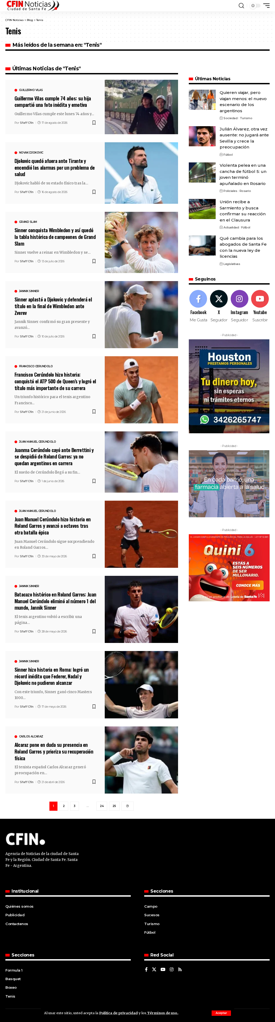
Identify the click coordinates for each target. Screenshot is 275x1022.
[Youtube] (260, 306)
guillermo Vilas (31, 90)
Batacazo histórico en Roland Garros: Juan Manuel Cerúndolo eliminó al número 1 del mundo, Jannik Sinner (55, 600)
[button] (221, 1013)
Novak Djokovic (31, 152)
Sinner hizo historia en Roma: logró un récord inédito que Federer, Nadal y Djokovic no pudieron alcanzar (52, 675)
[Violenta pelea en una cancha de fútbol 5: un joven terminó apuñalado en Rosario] (202, 172)
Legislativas (231, 264)
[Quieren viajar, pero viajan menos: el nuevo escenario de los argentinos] (202, 100)
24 (102, 806)
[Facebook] (198, 306)
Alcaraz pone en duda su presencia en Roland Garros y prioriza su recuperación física (54, 751)
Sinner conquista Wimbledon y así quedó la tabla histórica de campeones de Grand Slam (55, 236)
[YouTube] (163, 970)
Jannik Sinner (29, 291)
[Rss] (180, 970)
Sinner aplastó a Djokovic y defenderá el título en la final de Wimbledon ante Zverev (53, 305)
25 (114, 806)
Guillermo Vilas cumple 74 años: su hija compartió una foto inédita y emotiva (53, 101)
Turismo (246, 118)
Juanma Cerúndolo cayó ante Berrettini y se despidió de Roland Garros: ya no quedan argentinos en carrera (54, 456)
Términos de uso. (162, 1013)
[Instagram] (239, 306)
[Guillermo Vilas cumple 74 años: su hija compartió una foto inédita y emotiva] (141, 107)
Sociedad (230, 118)
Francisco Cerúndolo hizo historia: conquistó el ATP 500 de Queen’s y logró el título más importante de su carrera (55, 380)
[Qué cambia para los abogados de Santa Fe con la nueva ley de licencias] (202, 245)
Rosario (245, 191)
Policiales (230, 191)
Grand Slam (28, 222)
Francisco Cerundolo (36, 366)
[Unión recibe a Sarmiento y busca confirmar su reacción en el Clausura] (202, 209)
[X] (219, 306)
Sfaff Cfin (27, 123)
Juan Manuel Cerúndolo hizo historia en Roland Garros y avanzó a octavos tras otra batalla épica (53, 525)
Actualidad (231, 227)
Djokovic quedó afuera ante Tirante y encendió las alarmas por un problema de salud (55, 167)
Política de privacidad (118, 1013)
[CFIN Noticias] (32, 5)
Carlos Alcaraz (31, 736)
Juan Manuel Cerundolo (37, 442)
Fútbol (228, 155)
